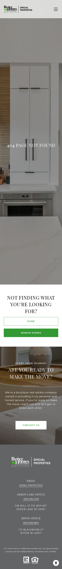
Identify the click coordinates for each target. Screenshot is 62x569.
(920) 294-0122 (31, 499)
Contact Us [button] (31, 425)
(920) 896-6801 (31, 523)
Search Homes (31, 332)
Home (31, 321)
